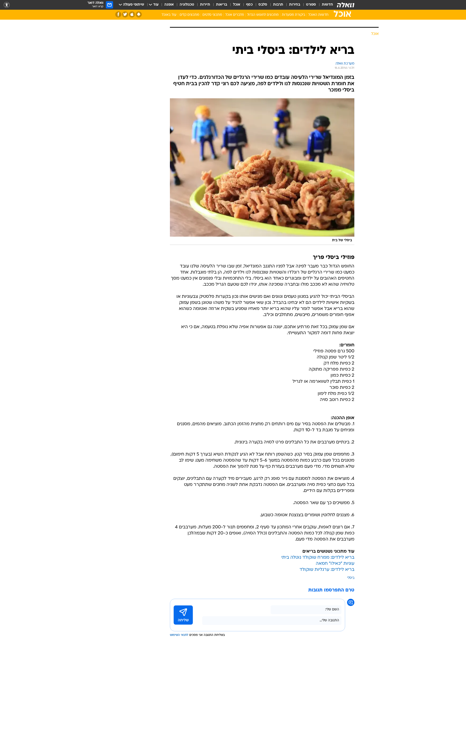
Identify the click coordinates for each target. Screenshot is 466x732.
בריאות (221, 5)
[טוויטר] (125, 14)
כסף (249, 5)
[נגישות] (7, 5)
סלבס (262, 5)
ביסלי (350, 630)
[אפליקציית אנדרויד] (139, 14)
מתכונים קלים (189, 15)
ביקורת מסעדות (293, 15)
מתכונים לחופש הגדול (263, 15)
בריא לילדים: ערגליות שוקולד (327, 621)
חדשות (327, 5)
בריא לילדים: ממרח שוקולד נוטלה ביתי (317, 609)
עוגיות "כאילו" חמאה (335, 615)
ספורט (311, 5)
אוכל (236, 5)
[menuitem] (324, 5)
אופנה (169, 5)
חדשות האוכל (318, 15)
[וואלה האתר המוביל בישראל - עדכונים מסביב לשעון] (345, 4)
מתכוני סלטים (212, 15)
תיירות (205, 5)
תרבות (278, 5)
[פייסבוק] (118, 14)
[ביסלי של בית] (262, 223)
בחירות (294, 5)
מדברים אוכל (234, 15)
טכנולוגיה (187, 5)
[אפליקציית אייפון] (132, 14)
